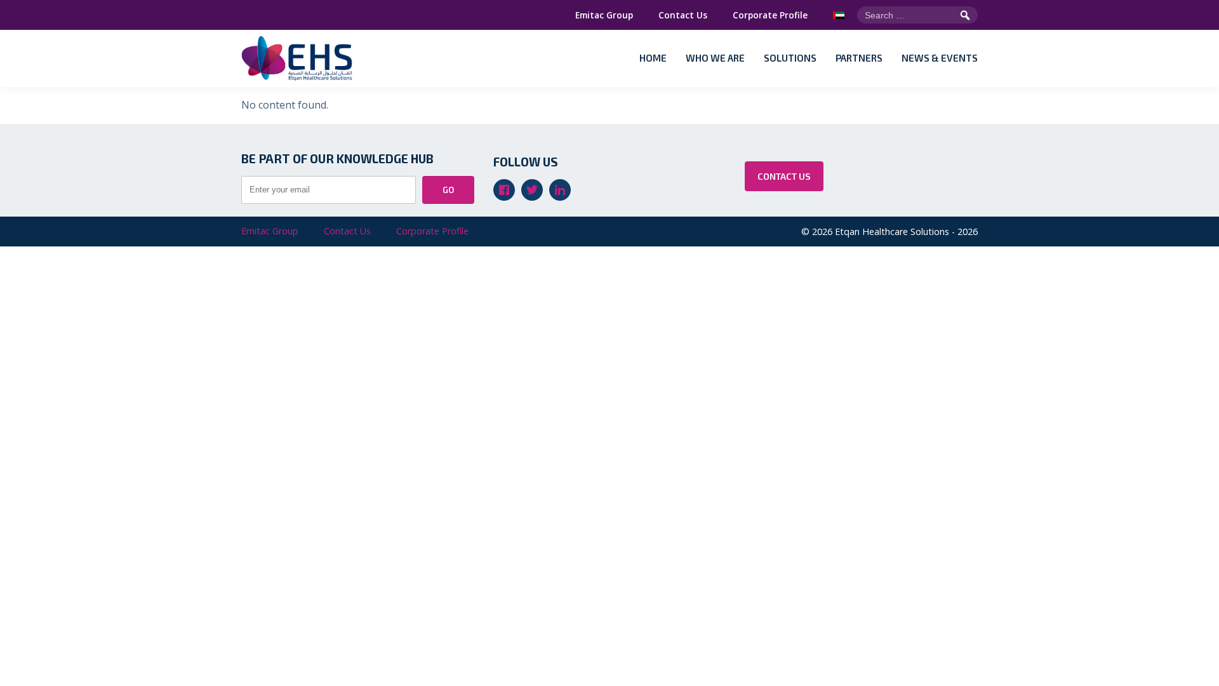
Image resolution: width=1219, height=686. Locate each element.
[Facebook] (504, 190)
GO (448, 190)
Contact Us (682, 15)
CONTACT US (784, 176)
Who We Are (715, 58)
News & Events (940, 58)
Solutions (790, 58)
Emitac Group (604, 15)
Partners (859, 58)
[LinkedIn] (560, 190)
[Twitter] (532, 190)
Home (653, 58)
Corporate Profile (770, 15)
